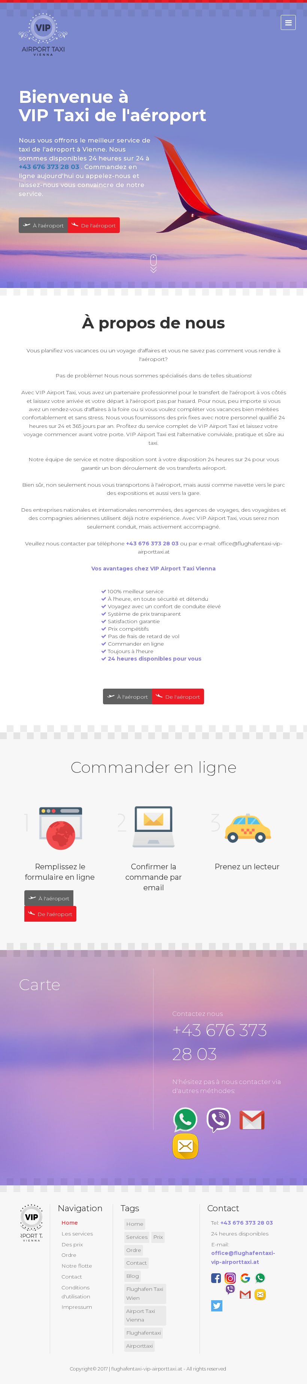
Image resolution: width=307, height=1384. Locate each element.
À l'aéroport (47, 225)
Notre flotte (76, 1265)
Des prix (72, 1244)
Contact (71, 1276)
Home (69, 1222)
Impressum (76, 1307)
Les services (77, 1233)
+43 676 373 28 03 (50, 167)
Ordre (68, 1255)
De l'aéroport (97, 225)
